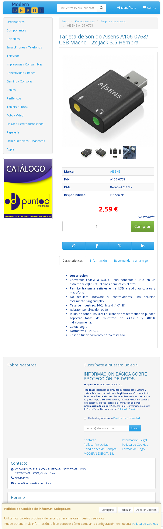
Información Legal (134, 440)
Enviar (135, 428)
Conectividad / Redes (21, 73)
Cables (11, 90)
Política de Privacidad (128, 409)
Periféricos (14, 98)
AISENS (115, 171)
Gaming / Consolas (20, 81)
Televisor (13, 56)
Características (73, 260)
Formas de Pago (133, 449)
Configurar (107, 510)
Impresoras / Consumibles (25, 64)
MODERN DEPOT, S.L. (99, 453)
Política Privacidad (96, 444)
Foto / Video (15, 115)
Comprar (142, 226)
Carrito (151, 8)
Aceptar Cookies (146, 510)
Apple (10, 149)
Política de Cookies (145, 524)
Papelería (13, 132)
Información (98, 260)
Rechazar (125, 510)
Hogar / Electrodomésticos (25, 124)
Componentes (16, 30)
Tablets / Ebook (17, 107)
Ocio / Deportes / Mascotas (26, 141)
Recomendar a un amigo (131, 260)
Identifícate (128, 8)
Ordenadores (16, 22)
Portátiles (13, 39)
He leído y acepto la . (114, 418)
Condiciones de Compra (100, 449)
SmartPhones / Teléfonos (24, 47)
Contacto (90, 440)
